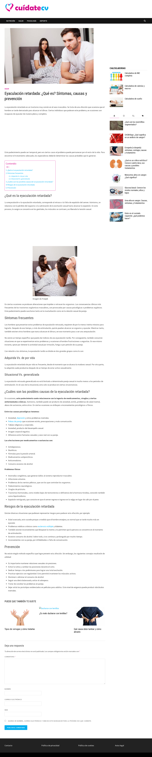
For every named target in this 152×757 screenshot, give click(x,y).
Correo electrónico (13, 699)
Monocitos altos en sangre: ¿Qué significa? (136, 176)
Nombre (8, 689)
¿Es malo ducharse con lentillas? (53, 613)
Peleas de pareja (15, 421)
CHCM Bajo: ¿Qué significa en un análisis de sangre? (135, 136)
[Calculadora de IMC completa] (116, 73)
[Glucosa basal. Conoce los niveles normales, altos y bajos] (116, 188)
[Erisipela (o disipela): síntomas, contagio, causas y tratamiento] (116, 148)
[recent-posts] (124, 116)
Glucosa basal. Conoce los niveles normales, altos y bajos (135, 190)
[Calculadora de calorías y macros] (116, 86)
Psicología (31, 21)
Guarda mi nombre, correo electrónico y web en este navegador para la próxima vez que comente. (50, 721)
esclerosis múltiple (46, 526)
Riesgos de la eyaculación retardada (21, 185)
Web (6, 710)
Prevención (11, 188)
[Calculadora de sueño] (116, 99)
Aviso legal (119, 745)
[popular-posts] (114, 116)
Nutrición (10, 21)
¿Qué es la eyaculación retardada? (20, 170)
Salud (20, 21)
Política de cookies (86, 745)
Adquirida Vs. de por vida (19, 176)
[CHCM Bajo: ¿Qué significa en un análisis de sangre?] (116, 135)
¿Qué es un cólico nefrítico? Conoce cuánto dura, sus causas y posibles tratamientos (136, 164)
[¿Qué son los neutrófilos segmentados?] (116, 122)
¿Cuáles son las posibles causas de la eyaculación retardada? (30, 182)
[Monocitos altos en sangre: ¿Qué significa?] (116, 175)
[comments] (133, 116)
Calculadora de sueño (133, 99)
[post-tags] (142, 116)
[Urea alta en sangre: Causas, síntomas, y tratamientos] (116, 201)
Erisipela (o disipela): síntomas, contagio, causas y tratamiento (136, 150)
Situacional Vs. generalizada (20, 179)
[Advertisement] (90, 9)
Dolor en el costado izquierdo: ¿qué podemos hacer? (135, 216)
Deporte (43, 21)
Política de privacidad (50, 745)
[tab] (114, 116)
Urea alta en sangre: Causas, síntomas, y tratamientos (136, 201)
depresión (21, 418)
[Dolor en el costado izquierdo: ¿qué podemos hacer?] (116, 213)
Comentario (10, 657)
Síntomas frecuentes (15, 173)
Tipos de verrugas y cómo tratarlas (20, 629)
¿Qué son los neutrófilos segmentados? (134, 123)
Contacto (8, 745)
